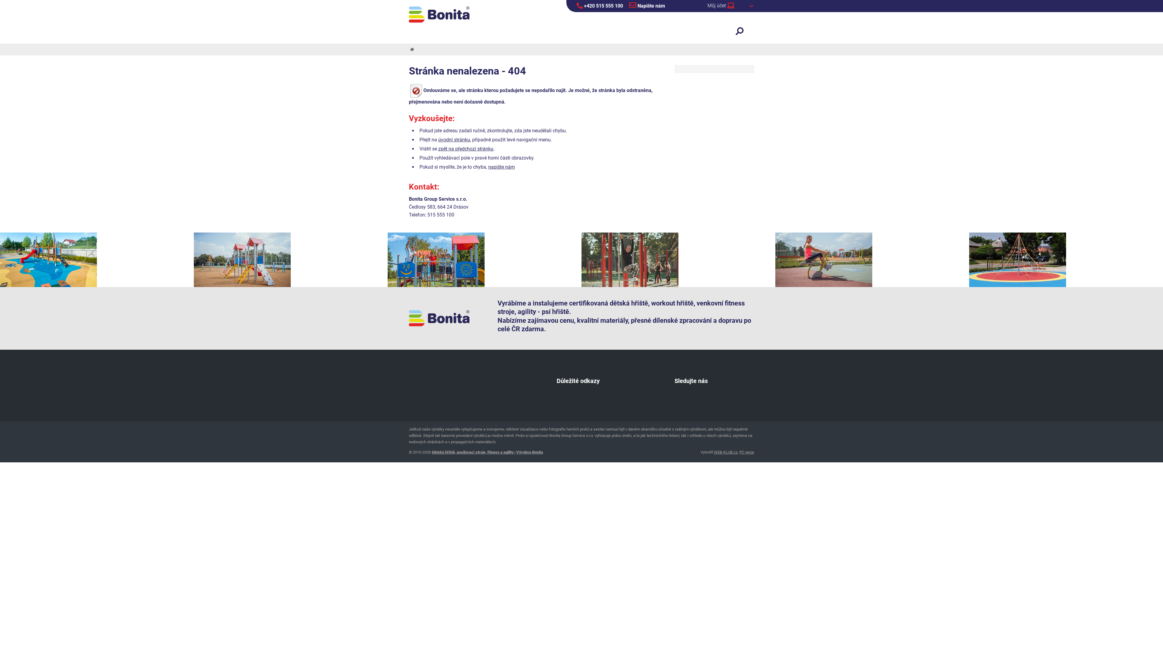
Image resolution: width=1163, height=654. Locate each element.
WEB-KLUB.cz (725, 452)
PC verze (746, 452)
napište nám (501, 167)
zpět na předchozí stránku (465, 149)
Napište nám (650, 6)
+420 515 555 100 (603, 6)
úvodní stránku (454, 140)
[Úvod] (411, 49)
